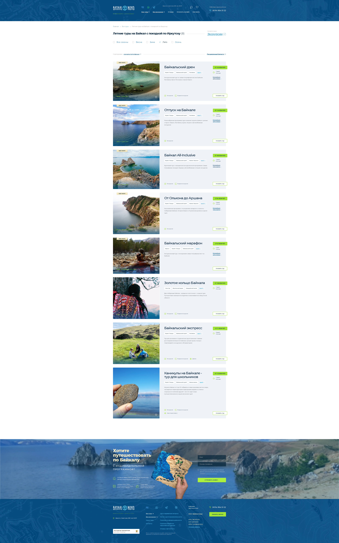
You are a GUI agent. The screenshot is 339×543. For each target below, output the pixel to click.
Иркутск (167, 248)
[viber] (176, 507)
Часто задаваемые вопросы (169, 513)
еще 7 (199, 333)
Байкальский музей (181, 72)
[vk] (143, 7)
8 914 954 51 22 (219, 10)
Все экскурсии (158, 12)
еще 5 (199, 115)
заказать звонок (217, 514)
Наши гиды (150, 520)
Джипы (194, 358)
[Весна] (137, 42)
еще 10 (203, 203)
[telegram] (154, 7)
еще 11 (202, 160)
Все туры (145, 12)
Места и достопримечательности (171, 517)
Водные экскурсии (182, 95)
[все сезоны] (120, 42)
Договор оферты (194, 527)
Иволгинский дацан (178, 288)
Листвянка (192, 72)
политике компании (211, 473)
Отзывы (171, 12)
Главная (116, 26)
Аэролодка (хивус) (172, 413)
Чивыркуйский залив (191, 288)
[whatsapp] (148, 7)
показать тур (220, 95)
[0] (197, 7)
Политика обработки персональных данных (167, 524)
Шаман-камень (193, 382)
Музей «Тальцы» (169, 72)
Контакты (196, 12)
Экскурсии (170, 95)
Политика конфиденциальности (171, 520)
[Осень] (176, 42)
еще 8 (197, 248)
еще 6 (199, 72)
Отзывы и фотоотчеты (167, 529)
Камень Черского (193, 160)
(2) (216, 54)
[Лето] (163, 42)
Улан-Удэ (167, 288)
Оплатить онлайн (183, 12)
